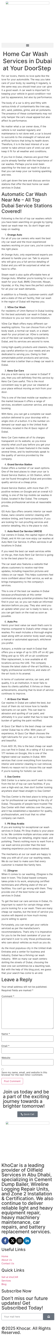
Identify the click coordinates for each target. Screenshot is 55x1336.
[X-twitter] (12, 1240)
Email (5, 1046)
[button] (27, 45)
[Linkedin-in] (27, 1240)
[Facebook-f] (5, 1240)
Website (5, 1058)
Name (5, 1034)
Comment (7, 996)
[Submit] (48, 1316)
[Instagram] (19, 1240)
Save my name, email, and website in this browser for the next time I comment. (24, 1073)
